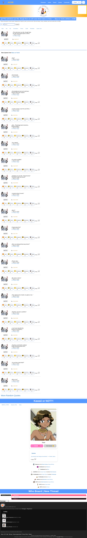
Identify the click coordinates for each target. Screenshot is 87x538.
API (5, 534)
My (10, 28)
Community (66, 2)
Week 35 (4, 518)
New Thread (51, 491)
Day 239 (4, 523)
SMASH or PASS (5, 404)
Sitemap (10, 534)
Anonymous (16, 495)
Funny (10, 43)
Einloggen (24, 508)
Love (4, 43)
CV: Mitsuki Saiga (16, 35)
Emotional (17, 43)
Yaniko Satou (52, 456)
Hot (6, 28)
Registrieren (29, 508)
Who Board (35, 491)
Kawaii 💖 (37, 446)
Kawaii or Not (14, 404)
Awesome (25, 43)
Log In (83, 2)
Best (3, 28)
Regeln (30, 534)
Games (54, 2)
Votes (20, 404)
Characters (43, 2)
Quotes (60, 2)
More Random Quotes (10, 395)
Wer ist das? (17, 497)
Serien (21, 28)
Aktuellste (32, 28)
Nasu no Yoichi (16, 52)
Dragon (48, 487)
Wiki (7, 534)
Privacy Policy (25, 534)
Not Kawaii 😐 (50, 446)
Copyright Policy (59, 536)
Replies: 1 (16, 498)
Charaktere (15, 28)
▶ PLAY (6, 39)
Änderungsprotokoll (17, 534)
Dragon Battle (47, 484)
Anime (49, 2)
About (2, 534)
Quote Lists (39, 28)
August (3, 513)
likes (36, 43)
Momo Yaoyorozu (10, 517)
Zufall (26, 28)
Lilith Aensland (9, 522)
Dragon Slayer (43, 471)
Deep (32, 43)
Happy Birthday (51, 464)
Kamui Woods (9, 526)
